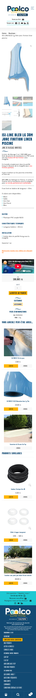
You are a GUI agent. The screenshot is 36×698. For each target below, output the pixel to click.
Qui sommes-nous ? (9, 674)
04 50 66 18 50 (16, 596)
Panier (28, 692)
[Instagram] (19, 23)
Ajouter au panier (18, 293)
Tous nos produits (9, 667)
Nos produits (8, 643)
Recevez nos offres (17, 598)
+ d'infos (25, 366)
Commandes (7, 684)
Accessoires (18, 304)
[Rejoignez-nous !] (30, 601)
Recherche (18, 694)
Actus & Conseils (9, 646)
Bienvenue (7, 636)
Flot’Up (6, 660)
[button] (31, 46)
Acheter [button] (11, 366)
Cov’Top (6, 657)
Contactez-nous (8, 649)
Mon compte (7, 681)
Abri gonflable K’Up (10, 663)
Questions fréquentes (10, 677)
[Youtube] (22, 23)
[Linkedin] (24, 23)
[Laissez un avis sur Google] (27, 23)
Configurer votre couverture (13, 639)
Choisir (11, 540)
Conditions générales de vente (13, 687)
